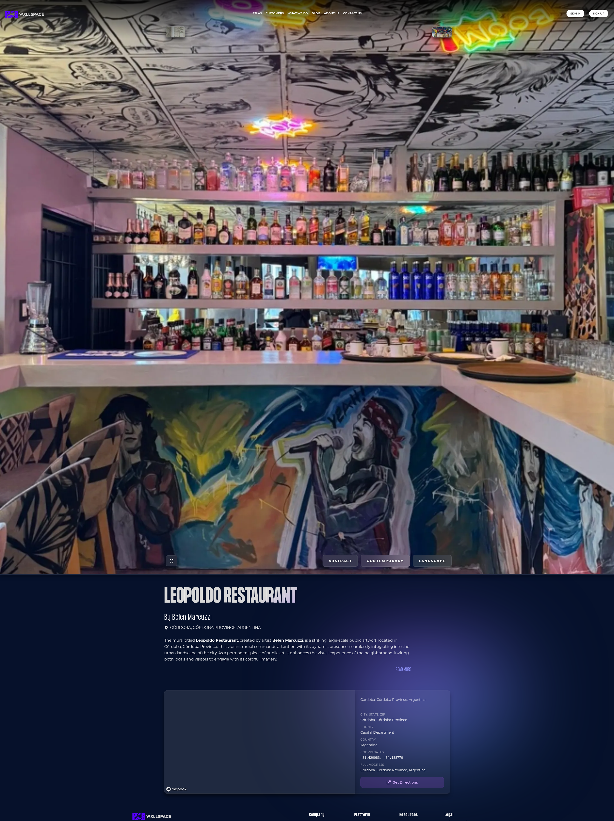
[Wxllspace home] (24, 14)
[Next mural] (442, 32)
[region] (259, 741)
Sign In (575, 13)
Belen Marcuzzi (192, 617)
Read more (403, 669)
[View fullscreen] (171, 560)
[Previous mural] (175, 32)
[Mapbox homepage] (176, 789)
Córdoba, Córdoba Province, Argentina (215, 627)
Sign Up (598, 13)
